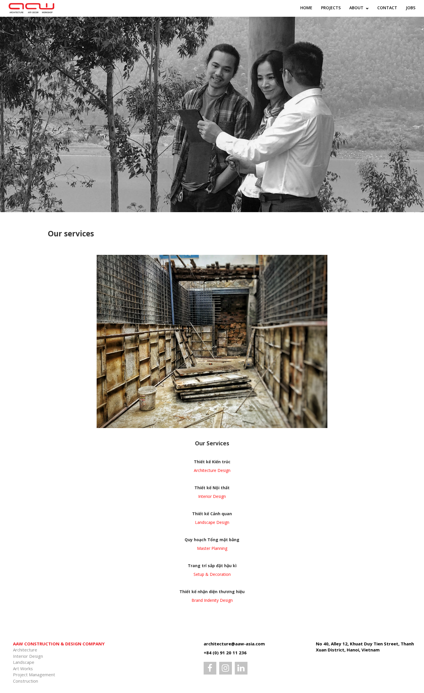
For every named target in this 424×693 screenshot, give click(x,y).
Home (306, 7)
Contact (387, 7)
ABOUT (357, 7)
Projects (331, 7)
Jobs (410, 7)
